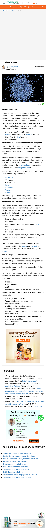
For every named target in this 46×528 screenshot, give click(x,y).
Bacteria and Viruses (13, 386)
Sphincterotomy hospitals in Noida (16, 469)
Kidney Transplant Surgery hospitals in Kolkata (20, 459)
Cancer (8, 135)
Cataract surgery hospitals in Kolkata (17, 454)
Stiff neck (9, 188)
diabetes (29, 135)
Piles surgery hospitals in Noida (15, 461)
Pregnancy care (24, 168)
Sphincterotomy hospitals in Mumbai (17, 477)
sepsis (24, 246)
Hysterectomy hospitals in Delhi (15, 464)
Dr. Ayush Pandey (12, 67)
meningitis (34, 246)
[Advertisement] (23, 36)
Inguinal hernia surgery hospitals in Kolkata (19, 456)
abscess (5, 251)
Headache (9, 177)
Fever (7, 185)
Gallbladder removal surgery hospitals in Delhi (20, 475)
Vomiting (8, 190)
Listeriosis (38, 407)
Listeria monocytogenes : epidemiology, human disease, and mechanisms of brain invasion (24, 391)
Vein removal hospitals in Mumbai (15, 467)
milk (37, 224)
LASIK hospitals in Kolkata (13, 472)
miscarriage (25, 165)
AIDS (19, 137)
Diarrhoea (8, 193)
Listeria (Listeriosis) (29, 381)
